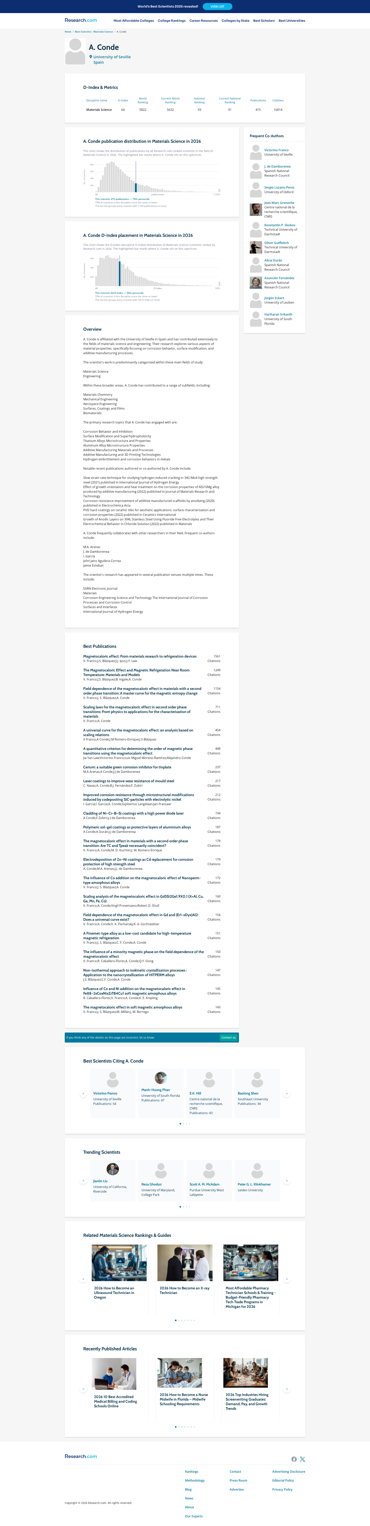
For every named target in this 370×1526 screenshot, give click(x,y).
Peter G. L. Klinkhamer (254, 1184)
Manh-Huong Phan (155, 1090)
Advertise (237, 1489)
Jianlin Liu (100, 1181)
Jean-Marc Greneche (279, 203)
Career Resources (203, 20)
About (189, 1507)
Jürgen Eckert (274, 298)
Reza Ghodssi (151, 1184)
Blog (188, 1489)
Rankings (191, 1471)
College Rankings (172, 20)
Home (68, 31)
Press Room (238, 1480)
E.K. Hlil (195, 1093)
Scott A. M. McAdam (204, 1184)
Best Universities (292, 20)
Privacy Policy (282, 1489)
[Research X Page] (302, 1459)
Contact (235, 1471)
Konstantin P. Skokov (279, 225)
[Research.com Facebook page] (294, 1459)
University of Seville (112, 56)
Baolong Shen (248, 1093)
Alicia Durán (273, 260)
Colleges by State (235, 20)
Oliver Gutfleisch (276, 243)
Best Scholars (264, 20)
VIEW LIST (218, 6)
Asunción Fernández (279, 278)
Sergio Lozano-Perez (279, 187)
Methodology (195, 1480)
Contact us (228, 1037)
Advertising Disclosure (288, 1471)
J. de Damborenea (277, 166)
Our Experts (194, 1516)
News (189, 1498)
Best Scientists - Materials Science (94, 31)
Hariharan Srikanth (278, 314)
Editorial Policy (283, 1480)
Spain (98, 62)
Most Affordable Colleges (134, 20)
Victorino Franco (276, 150)
